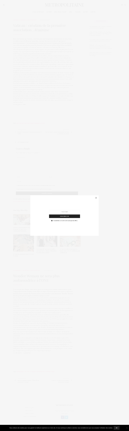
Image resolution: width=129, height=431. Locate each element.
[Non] (127, 428)
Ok (116, 428)
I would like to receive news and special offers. (65, 220)
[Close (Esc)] (96, 198)
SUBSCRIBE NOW (64, 216)
